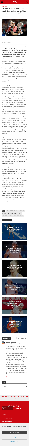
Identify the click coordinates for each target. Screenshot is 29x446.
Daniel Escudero (6, 14)
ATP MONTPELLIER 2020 (12, 211)
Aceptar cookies (14, 432)
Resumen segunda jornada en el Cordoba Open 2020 (14, 397)
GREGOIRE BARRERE (7, 216)
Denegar (14, 437)
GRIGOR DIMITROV (18, 216)
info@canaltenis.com (7, 418)
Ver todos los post (22, 338)
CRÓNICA (22, 211)
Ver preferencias (14, 441)
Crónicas (4, 6)
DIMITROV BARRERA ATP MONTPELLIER (11, 213)
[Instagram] (6, 377)
